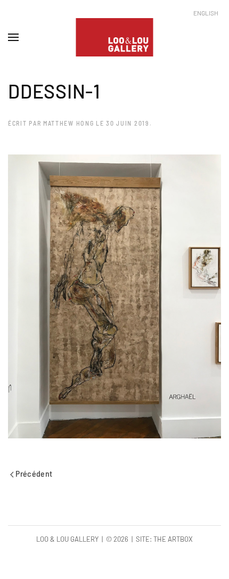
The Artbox (173, 539)
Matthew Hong (68, 123)
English (205, 13)
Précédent (33, 473)
